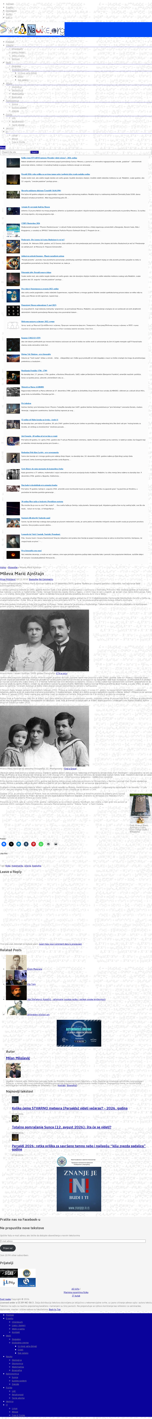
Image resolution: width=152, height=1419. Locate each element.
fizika (7, 865)
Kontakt (10, 4)
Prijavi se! (8, 1248)
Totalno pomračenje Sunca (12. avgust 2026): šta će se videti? (61, 1127)
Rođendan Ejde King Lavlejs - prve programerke (40, 452)
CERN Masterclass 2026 (30, 223)
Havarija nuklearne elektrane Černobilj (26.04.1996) (41, 190)
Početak (10, 41)
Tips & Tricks (18, 142)
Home (3, 567)
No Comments (46, 579)
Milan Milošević (8, 579)
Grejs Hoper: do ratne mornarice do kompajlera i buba (42, 468)
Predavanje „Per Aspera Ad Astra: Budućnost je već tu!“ (43, 239)
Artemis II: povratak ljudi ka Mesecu (35, 207)
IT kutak (76, 1295)
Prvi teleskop (26, 403)
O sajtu (9, 7)
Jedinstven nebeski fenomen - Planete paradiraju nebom (42, 256)
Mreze (15, 138)
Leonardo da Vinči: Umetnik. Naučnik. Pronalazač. (40, 534)
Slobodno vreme (20, 69)
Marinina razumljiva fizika (76, 1292)
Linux (14, 135)
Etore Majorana (34, 969)
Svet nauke (5, 1299)
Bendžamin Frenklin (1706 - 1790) (34, 370)
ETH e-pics (61, 673)
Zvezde (15, 111)
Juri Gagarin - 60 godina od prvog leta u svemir (39, 436)
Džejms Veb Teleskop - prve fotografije (36, 354)
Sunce (15, 104)
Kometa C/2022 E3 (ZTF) (31, 338)
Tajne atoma (18, 124)
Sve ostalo (23, 80)
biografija (36, 865)
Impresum (11, 10)
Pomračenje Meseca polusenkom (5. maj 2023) (38, 305)
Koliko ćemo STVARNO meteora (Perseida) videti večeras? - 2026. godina (49, 158)
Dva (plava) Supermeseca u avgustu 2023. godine (40, 288)
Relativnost (17, 121)
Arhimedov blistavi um (38, 1014)
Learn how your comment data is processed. (60, 944)
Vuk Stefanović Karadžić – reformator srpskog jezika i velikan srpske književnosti (66, 999)
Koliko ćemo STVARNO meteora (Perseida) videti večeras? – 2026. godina (70, 1108)
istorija (27, 865)
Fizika (9, 114)
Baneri (9, 14)
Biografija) (72, 1085)
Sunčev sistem (19, 107)
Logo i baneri (19, 52)
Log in (9, 17)
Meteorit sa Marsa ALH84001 (32, 387)
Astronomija (12, 100)
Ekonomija (17, 90)
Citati (20, 76)
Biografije (17, 97)
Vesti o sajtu (18, 55)
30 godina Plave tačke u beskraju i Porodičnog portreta (42, 501)
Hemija (9, 128)
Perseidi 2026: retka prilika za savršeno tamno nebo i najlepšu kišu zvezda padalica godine (55, 174)
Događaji (16, 66)
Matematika (18, 93)
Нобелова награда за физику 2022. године (37, 321)
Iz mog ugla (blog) (27, 73)
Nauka (9, 83)
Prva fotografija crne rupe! (31, 550)
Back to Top (55, 1309)
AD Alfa (75, 1289)
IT (7, 131)
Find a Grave (70, 768)
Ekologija (17, 87)
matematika (17, 865)
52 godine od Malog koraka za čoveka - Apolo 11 (39, 419)
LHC (14, 118)
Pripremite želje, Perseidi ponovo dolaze (36, 272)
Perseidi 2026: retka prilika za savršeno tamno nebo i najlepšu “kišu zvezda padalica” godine (79, 1147)
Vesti (8, 62)
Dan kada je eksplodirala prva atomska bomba (39, 485)
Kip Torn (31, 984)
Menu (2, 147)
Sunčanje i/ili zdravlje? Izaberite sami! (35, 518)
